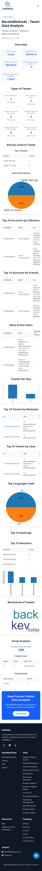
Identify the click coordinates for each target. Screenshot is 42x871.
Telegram (8, 855)
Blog (3, 823)
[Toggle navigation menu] (38, 6)
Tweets (5, 760)
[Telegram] (36, 855)
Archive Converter (30, 766)
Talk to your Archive (31, 770)
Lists (3, 764)
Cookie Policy (28, 841)
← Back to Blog (7, 17)
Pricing (25, 823)
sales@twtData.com (11, 852)
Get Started (21, 714)
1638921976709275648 (11, 437)
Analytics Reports (30, 783)
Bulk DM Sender (29, 806)
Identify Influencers (31, 763)
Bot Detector (28, 773)
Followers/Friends (9, 757)
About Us (26, 827)
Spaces (4, 767)
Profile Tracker (29, 809)
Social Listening (29, 813)
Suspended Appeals (31, 796)
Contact (26, 830)
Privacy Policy (28, 837)
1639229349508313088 (11, 426)
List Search (27, 793)
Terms (25, 834)
